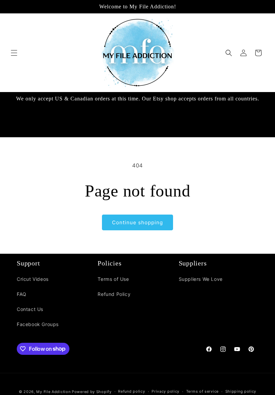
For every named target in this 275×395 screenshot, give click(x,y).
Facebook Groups (38, 324)
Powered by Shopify (92, 391)
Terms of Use (113, 279)
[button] (14, 53)
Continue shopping (137, 222)
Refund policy (131, 391)
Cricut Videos (33, 279)
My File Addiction (53, 391)
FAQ (21, 294)
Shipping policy (241, 391)
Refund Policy (114, 294)
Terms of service (202, 391)
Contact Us (30, 309)
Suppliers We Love (201, 279)
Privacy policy (165, 391)
